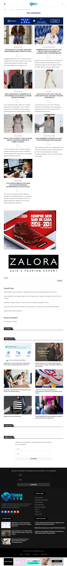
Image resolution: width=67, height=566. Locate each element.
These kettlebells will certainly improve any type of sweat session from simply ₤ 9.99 (49, 417)
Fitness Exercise (39, 502)
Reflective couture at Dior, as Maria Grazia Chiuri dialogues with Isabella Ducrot (18, 140)
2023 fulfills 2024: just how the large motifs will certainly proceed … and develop (49, 95)
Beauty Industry (39, 497)
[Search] (62, 4)
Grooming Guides (39, 504)
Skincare (37, 509)
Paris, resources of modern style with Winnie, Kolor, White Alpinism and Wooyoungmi (18, 95)
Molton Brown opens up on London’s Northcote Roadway (50, 528)
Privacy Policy (38, 514)
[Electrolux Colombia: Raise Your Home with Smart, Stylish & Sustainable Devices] (18, 378)
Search (6, 278)
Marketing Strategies (40, 507)
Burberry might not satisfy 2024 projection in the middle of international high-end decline (49, 51)
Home (5, 9)
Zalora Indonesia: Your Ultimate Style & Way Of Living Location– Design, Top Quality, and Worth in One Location (48, 365)
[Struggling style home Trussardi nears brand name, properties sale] (18, 34)
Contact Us (38, 511)
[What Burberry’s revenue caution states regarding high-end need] (49, 123)
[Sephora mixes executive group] (18, 405)
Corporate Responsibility (41, 500)
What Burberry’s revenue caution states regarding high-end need (49, 139)
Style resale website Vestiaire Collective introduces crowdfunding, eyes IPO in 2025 (18, 185)
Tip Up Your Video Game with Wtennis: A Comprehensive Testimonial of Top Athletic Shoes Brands (31, 306)
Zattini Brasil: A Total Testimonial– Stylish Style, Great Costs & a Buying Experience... (21, 524)
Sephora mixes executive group (13, 311)
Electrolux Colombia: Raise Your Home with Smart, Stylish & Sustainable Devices (26, 302)
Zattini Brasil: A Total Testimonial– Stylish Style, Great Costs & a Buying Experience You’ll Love (30, 292)
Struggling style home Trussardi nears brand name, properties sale (18, 50)
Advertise (27, 554)
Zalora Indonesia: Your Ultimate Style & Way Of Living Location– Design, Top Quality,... (22, 532)
